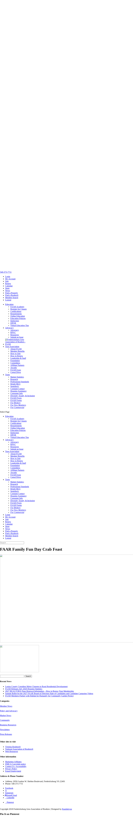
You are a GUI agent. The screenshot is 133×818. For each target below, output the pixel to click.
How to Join (15, 353)
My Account (10, 279)
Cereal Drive (15, 372)
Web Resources (11, 751)
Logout (8, 300)
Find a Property (11, 293)
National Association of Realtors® (19, 749)
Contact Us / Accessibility (15, 766)
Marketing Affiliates (13, 762)
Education (9, 304)
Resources (14, 335)
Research (14, 379)
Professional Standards (19, 382)
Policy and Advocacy (9, 711)
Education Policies (18, 318)
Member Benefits (17, 351)
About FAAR (16, 349)
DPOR (13, 323)
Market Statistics (17, 377)
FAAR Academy (17, 307)
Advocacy (9, 328)
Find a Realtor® (11, 295)
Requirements (16, 314)
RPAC (13, 332)
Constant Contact (17, 389)
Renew (8, 283)
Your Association (12, 346)
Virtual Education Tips (19, 325)
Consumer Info (16, 393)
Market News (5, 715)
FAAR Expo (15, 370)
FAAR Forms (16, 400)
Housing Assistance (18, 391)
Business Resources (8, 725)
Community (5, 720)
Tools (7, 375)
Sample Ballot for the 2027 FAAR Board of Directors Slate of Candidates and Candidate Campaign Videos (49, 693)
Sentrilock (14, 386)
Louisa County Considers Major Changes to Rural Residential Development (36, 686)
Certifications (15, 311)
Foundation (15, 360)
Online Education (17, 316)
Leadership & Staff (18, 358)
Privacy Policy (11, 769)
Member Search (11, 297)
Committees (15, 363)
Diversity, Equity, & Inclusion (22, 396)
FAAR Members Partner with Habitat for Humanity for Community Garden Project (39, 696)
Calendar (9, 286)
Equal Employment (13, 771)
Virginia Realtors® (13, 747)
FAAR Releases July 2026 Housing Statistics (23, 689)
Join (7, 281)
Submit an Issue (16, 337)
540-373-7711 (6, 272)
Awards (13, 368)
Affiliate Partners (17, 365)
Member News (6, 706)
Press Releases (6, 734)
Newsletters (5, 729)
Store (7, 288)
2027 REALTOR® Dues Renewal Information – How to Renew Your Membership (39, 691)
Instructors (14, 321)
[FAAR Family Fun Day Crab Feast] (19, 671)
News (7, 290)
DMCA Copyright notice (15, 764)
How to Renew (16, 356)
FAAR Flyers (16, 398)
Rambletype (67, 809)
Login (7, 276)
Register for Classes (18, 309)
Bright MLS (15, 384)
